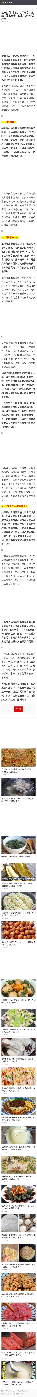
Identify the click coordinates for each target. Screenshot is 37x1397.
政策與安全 (10, 1394)
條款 (15, 1394)
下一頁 (18, 709)
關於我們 (4, 1394)
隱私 (18, 1394)
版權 (22, 1394)
